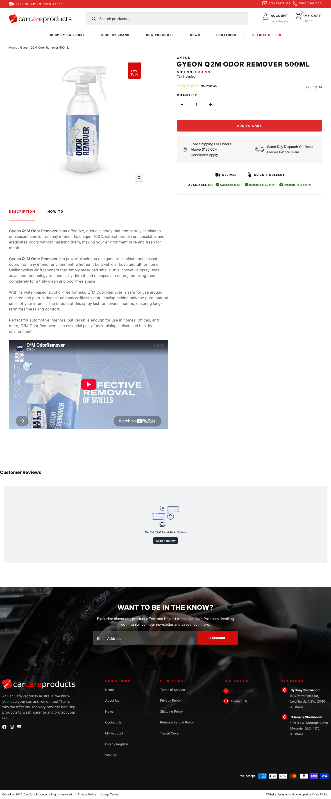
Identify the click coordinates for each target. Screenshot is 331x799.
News (109, 711)
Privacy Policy (170, 700)
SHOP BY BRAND (115, 35)
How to (55, 211)
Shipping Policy (171, 711)
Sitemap (111, 755)
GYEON (184, 58)
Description (22, 211)
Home (13, 47)
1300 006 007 (310, 3)
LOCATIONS (226, 35)
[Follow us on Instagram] (12, 727)
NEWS (195, 35)
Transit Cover (170, 733)
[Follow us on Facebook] (4, 727)
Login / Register (116, 744)
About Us (112, 700)
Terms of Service (172, 690)
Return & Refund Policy (177, 722)
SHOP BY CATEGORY (67, 35)
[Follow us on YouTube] (19, 726)
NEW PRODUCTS (160, 35)
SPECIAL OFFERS (266, 35)
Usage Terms (109, 794)
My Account (114, 733)
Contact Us (113, 722)
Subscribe (217, 638)
